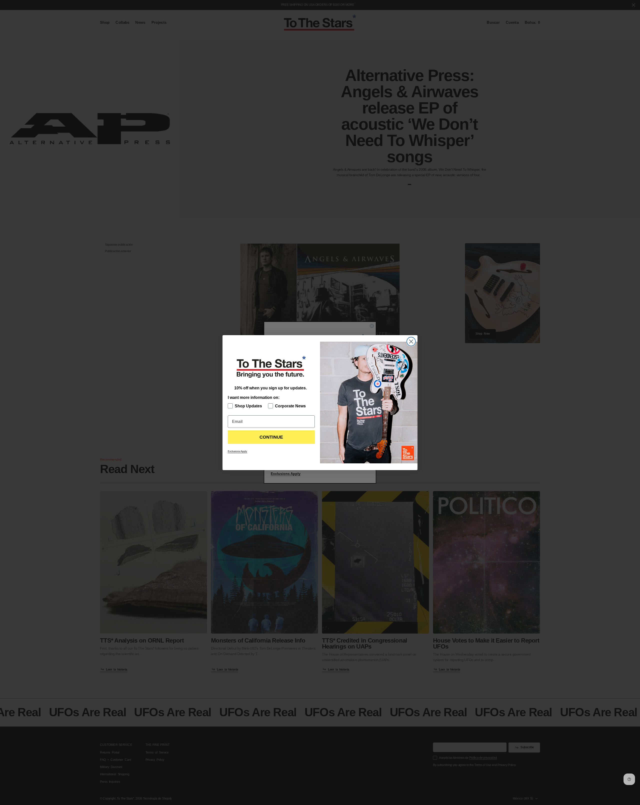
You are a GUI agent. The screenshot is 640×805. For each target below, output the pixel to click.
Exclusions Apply (237, 451)
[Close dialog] (411, 341)
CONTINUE (271, 437)
